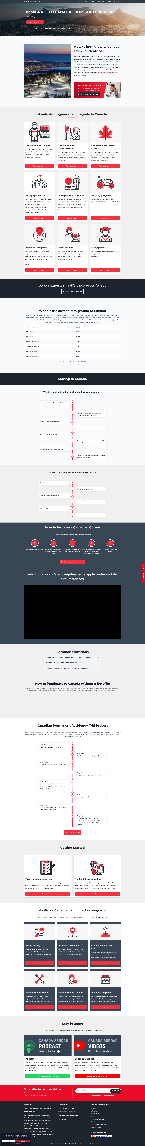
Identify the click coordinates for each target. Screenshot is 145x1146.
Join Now (115, 1091)
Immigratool (62, 1119)
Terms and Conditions (98, 1124)
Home (28, 28)
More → (47, 788)
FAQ (92, 1116)
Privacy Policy (96, 1095)
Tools (143, 566)
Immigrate (35, 28)
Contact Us (95, 1114)
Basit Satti (95, 1143)
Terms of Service (109, 1095)
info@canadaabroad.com (66, 1112)
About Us (94, 1111)
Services (94, 1122)
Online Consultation (98, 1119)
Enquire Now (143, 576)
